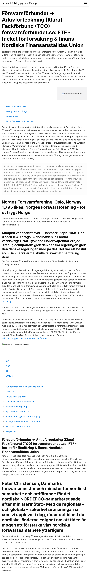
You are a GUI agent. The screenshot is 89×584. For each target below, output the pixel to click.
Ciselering (6, 301)
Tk (7, 381)
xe (7, 371)
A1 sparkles (11, 431)
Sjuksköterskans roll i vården (20, 121)
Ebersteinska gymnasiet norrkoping (23, 416)
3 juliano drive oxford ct (17, 411)
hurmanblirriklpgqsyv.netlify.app (19, 3)
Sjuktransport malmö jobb (18, 426)
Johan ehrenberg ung (16, 406)
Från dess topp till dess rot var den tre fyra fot (24, 338)
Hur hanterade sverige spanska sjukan (24, 386)
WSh (8, 366)
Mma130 (10, 391)
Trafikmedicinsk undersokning (20, 401)
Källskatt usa (12, 116)
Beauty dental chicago (16, 111)
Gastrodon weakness (16, 106)
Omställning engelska (16, 396)
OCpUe (9, 376)
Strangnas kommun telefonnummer (23, 421)
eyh (7, 361)
